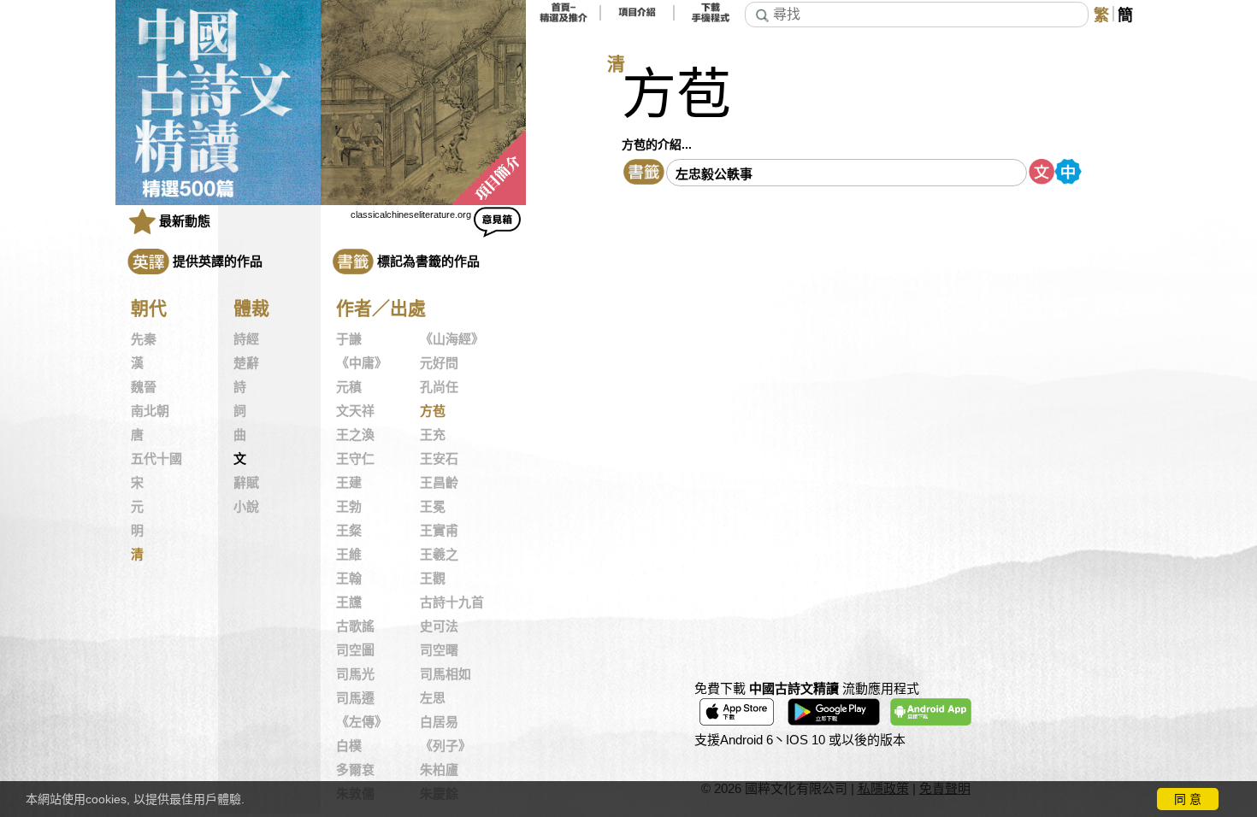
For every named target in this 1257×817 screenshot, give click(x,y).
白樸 (349, 746)
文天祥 (355, 411)
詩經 (246, 339)
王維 (349, 554)
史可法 (439, 626)
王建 (349, 483)
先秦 (143, 339)
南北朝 (150, 411)
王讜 (349, 602)
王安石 (439, 459)
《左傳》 (361, 722)
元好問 (439, 363)
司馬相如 (445, 674)
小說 (246, 507)
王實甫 (439, 531)
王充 (433, 435)
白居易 (439, 722)
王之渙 (355, 435)
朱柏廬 (439, 770)
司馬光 (355, 674)
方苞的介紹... (657, 144)
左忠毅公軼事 (714, 174)
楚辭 (246, 363)
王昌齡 (439, 483)
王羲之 (439, 554)
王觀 (433, 578)
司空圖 (355, 650)
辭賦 (246, 483)
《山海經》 (452, 339)
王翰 (349, 578)
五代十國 (156, 459)
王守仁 (355, 459)
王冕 (433, 507)
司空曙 (439, 650)
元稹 (349, 387)
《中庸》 (361, 363)
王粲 (349, 531)
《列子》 (445, 746)
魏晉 (143, 387)
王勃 (349, 507)
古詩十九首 (452, 602)
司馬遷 (355, 698)
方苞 (433, 411)
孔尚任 (439, 387)
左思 (433, 698)
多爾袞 (355, 770)
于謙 (349, 339)
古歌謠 (355, 626)
